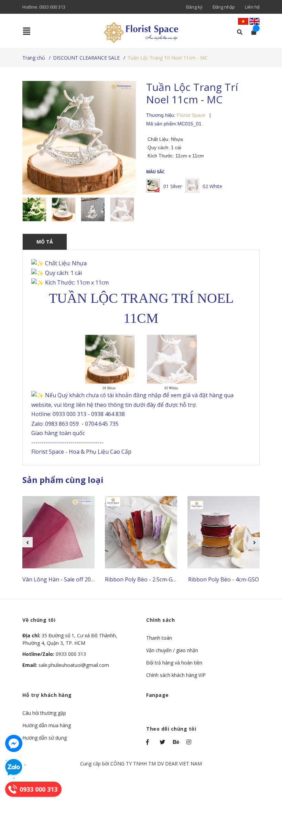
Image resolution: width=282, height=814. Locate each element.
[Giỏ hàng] (251, 32)
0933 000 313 (52, 7)
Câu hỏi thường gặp (44, 713)
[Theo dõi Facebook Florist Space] (149, 742)
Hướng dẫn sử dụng (44, 737)
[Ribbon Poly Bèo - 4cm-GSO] (223, 532)
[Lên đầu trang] (263, 780)
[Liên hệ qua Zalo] (13, 767)
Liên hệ (252, 7)
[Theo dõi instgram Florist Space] (189, 742)
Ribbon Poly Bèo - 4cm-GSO (223, 579)
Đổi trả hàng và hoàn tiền (174, 662)
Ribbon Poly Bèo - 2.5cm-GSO (142, 579)
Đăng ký (194, 7)
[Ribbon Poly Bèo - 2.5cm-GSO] (141, 532)
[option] (35, 209)
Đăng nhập (224, 7)
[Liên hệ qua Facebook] (13, 743)
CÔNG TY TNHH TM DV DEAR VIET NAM (156, 763)
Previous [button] (27, 542)
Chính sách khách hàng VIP (176, 675)
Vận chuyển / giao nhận (172, 650)
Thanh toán (159, 638)
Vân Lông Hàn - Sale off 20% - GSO (66, 579)
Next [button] (254, 542)
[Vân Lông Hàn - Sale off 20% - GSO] (58, 532)
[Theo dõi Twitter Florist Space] (163, 742)
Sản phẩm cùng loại (63, 479)
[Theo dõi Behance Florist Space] (176, 742)
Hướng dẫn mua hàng (46, 725)
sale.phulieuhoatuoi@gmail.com (65, 665)
